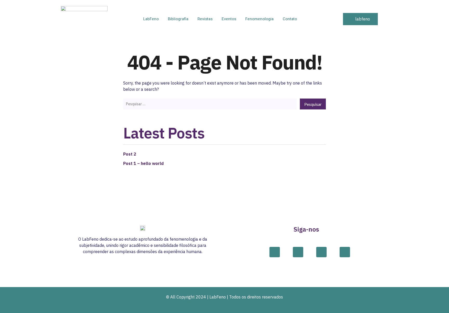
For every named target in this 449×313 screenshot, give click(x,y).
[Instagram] (298, 252)
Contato (290, 19)
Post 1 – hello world (143, 163)
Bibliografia (178, 19)
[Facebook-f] (274, 252)
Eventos (229, 19)
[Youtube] (345, 252)
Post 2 (129, 154)
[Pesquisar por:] (210, 103)
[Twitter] (321, 252)
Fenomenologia (259, 19)
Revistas (205, 19)
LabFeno (151, 19)
